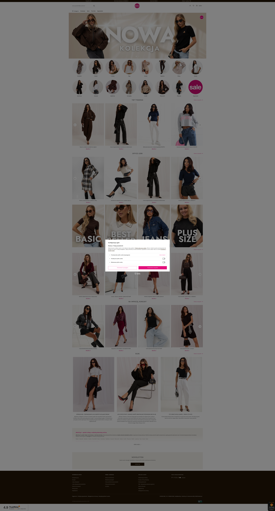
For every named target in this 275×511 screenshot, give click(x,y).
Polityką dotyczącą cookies (140, 248)
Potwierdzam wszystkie (152, 267)
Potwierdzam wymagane (122, 267)
